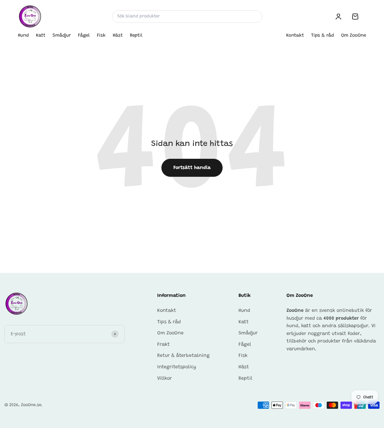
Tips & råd (322, 35)
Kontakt (295, 35)
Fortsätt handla (192, 167)
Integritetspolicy (176, 367)
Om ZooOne (353, 35)
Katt (40, 35)
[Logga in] (338, 17)
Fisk (101, 35)
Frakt (163, 344)
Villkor (164, 378)
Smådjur (61, 35)
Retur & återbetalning (183, 355)
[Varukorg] (355, 17)
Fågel (84, 35)
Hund (23, 35)
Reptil (136, 35)
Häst (118, 35)
